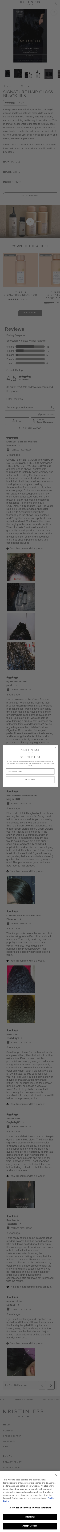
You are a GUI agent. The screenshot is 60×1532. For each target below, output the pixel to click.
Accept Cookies (30, 1526)
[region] (30, 1501)
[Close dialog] (55, 747)
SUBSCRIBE (30, 780)
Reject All (29, 1517)
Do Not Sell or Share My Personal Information (30, 1508)
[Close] (56, 1475)
